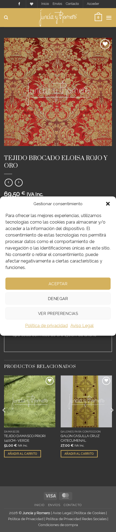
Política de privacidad (46, 325)
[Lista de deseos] (31, 4)
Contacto (72, 4)
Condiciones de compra (58, 525)
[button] (108, 204)
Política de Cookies (89, 513)
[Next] (111, 421)
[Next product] (8, 183)
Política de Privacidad (25, 519)
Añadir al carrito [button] (22, 453)
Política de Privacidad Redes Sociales (76, 519)
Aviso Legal (82, 325)
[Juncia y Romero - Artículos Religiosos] (58, 17)
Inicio (45, 4)
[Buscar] (6, 17)
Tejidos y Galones (37, 151)
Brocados (69, 151)
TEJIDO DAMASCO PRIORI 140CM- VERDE (25, 438)
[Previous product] (19, 183)
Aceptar (58, 283)
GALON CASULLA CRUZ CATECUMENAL (80, 438)
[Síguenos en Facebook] (19, 4)
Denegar (58, 298)
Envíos (57, 4)
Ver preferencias (58, 313)
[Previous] (4, 421)
